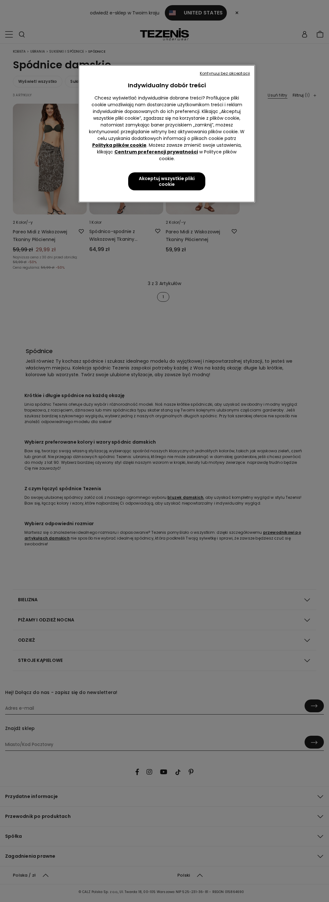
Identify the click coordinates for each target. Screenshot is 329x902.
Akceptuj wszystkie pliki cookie (167, 181)
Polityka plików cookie (119, 145)
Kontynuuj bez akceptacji (225, 73)
